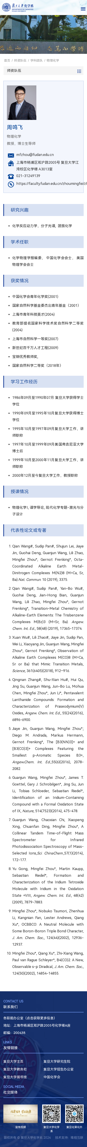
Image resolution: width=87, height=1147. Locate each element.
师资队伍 (20, 60)
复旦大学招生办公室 (59, 1069)
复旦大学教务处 (15, 1069)
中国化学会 (52, 1077)
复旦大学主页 (13, 1062)
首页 (7, 60)
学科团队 (36, 60)
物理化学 (53, 60)
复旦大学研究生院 (57, 1062)
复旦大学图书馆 (15, 1077)
